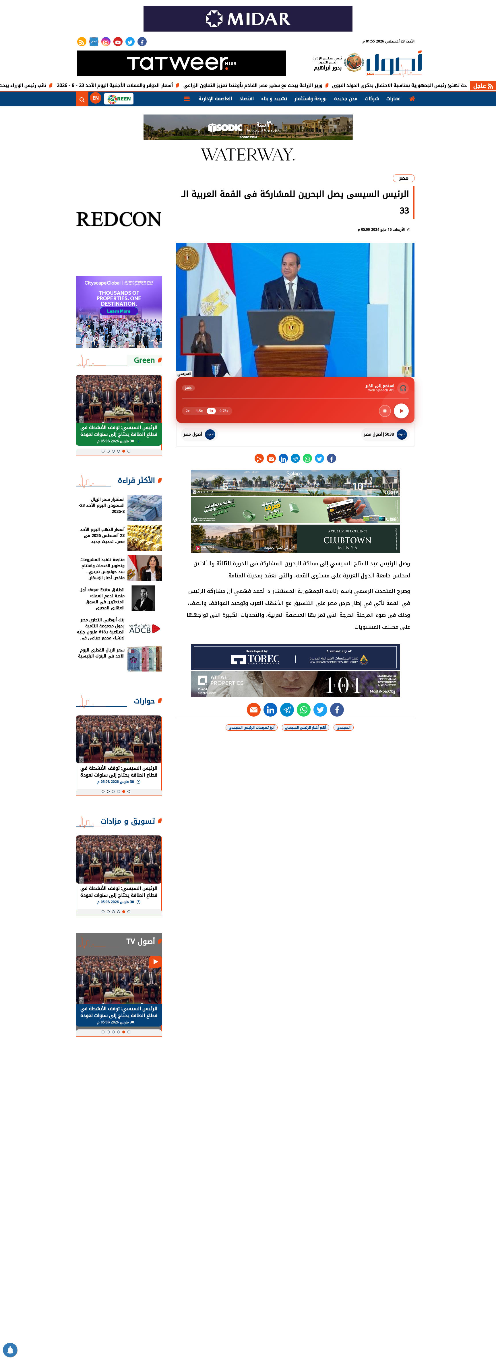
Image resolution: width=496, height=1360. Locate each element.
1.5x (199, 411)
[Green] (118, 98)
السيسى (343, 727)
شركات (372, 98)
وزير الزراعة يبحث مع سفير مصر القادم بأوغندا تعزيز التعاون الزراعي (300, 85)
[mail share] (271, 458)
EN (95, 98)
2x (188, 411)
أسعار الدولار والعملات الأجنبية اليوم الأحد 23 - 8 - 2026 (162, 85)
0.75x (224, 411)
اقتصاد (246, 98)
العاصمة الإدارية (215, 98)
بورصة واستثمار (310, 98)
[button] (128, 451)
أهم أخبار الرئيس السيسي (305, 727)
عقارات (393, 98)
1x (211, 411)
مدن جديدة (345, 98)
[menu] (187, 99)
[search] (82, 99)
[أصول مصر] (394, 64)
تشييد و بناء (274, 98)
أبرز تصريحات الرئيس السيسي (251, 727)
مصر (403, 178)
